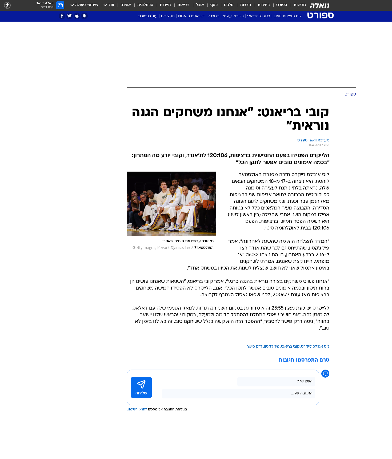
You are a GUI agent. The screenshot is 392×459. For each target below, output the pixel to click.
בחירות (264, 5)
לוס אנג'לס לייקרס (315, 347)
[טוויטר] (69, 16)
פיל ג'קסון (271, 347)
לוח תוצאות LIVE (287, 16)
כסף (214, 5)
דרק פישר (254, 347)
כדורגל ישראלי (258, 16)
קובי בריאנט (290, 347)
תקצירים (168, 16)
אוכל (200, 5)
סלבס (229, 5)
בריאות (183, 5)
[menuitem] (296, 5)
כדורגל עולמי (233, 16)
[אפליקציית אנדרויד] (84, 16)
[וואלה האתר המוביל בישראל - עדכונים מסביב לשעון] (319, 5)
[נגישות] (7, 5)
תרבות (245, 5)
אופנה (126, 5)
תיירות (165, 5)
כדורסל (213, 16)
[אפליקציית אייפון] (77, 16)
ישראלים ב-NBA (191, 16)
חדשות (300, 5)
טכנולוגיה (145, 5)
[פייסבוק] (62, 16)
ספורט (281, 5)
